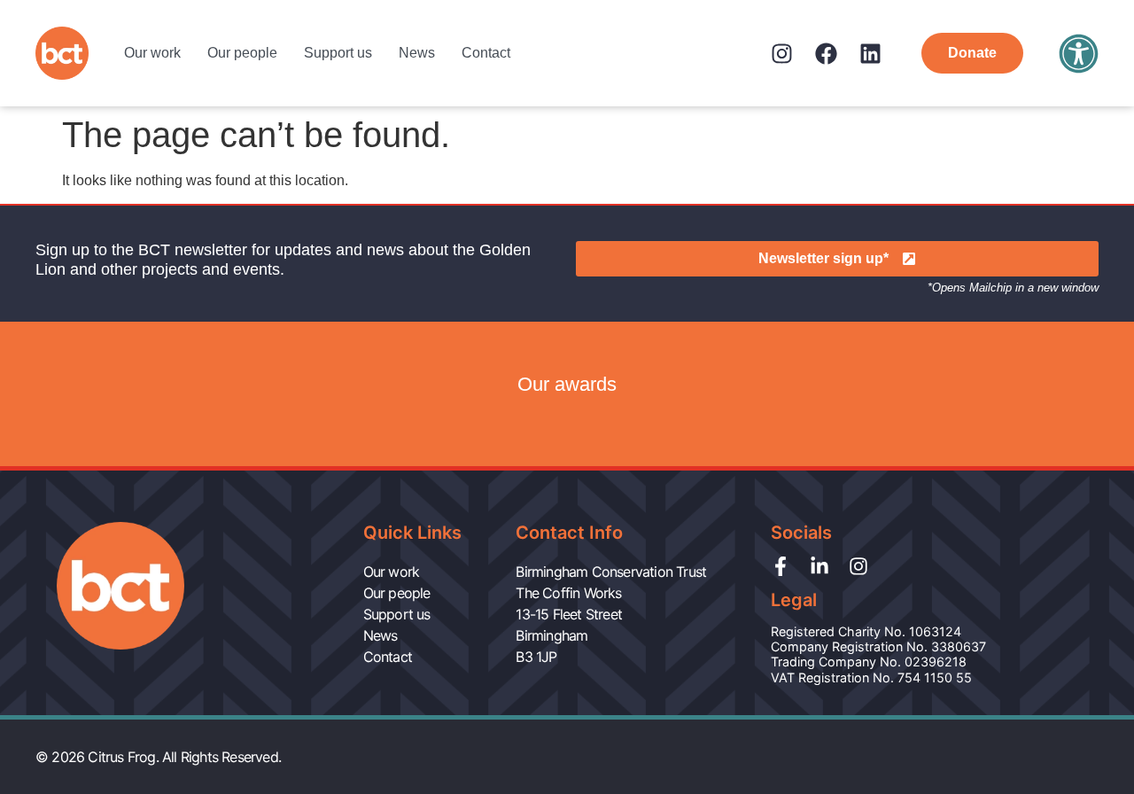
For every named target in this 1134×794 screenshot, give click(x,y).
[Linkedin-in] (819, 566)
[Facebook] (826, 53)
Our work (152, 52)
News (417, 52)
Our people (242, 52)
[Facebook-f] (780, 566)
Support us (338, 52)
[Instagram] (781, 53)
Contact (486, 52)
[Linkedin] (870, 53)
